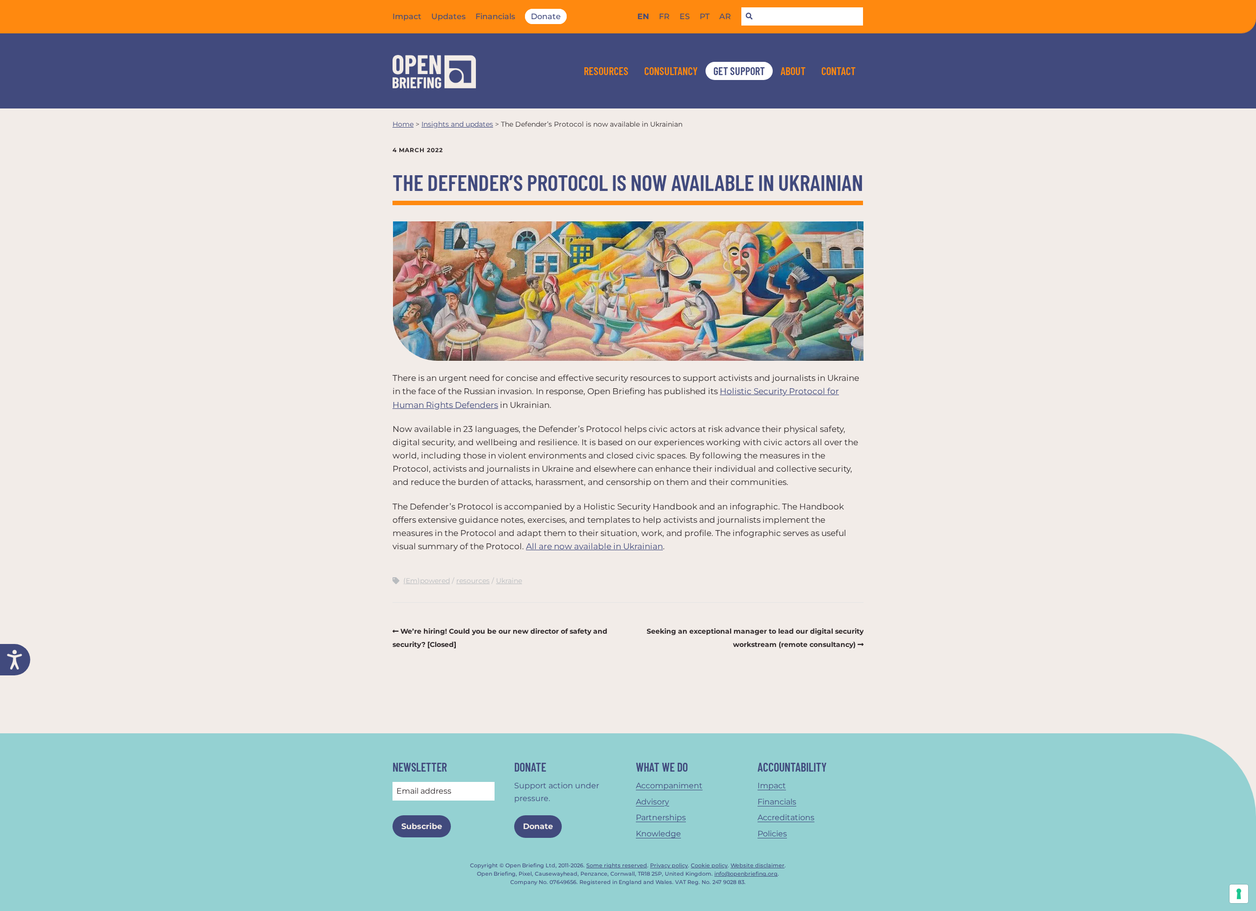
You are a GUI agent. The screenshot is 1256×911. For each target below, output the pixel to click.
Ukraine (509, 580)
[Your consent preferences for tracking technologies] (1239, 893)
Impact (406, 16)
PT (704, 16)
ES (685, 16)
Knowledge (658, 833)
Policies (772, 833)
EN (643, 16)
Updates (448, 16)
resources (473, 580)
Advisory (652, 801)
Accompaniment (669, 785)
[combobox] (802, 17)
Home (403, 124)
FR (664, 16)
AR (725, 16)
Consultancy (671, 70)
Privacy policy (669, 865)
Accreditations (786, 817)
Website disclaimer (758, 865)
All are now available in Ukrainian (594, 546)
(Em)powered (426, 580)
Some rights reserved (616, 865)
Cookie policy (709, 865)
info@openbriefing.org (746, 874)
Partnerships (661, 817)
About (793, 70)
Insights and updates (457, 124)
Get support (739, 70)
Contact (838, 70)
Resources (606, 70)
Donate (546, 16)
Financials (495, 16)
